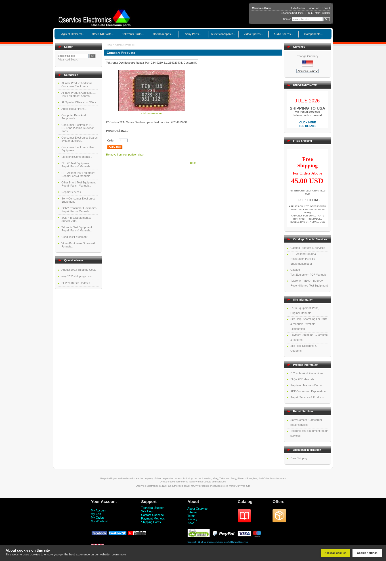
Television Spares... (223, 34)
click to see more (151, 113)
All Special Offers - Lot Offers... (79, 102)
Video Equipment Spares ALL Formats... (79, 245)
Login (325, 8)
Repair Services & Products (307, 397)
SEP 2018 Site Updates (75, 283)
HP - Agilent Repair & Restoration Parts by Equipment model (303, 258)
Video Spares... (253, 34)
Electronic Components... (76, 156)
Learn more (118, 554)
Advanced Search (68, 59)
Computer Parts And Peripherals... (73, 117)
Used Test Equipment (74, 237)
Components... (313, 34)
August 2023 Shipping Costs (78, 269)
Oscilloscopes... (163, 34)
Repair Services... (72, 192)
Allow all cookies (335, 553)
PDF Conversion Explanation (308, 391)
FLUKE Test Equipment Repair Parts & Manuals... (76, 165)
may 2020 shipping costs (76, 276)
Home (109, 45)
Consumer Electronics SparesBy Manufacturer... (79, 139)
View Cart (314, 8)
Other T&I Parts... (102, 34)
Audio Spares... (283, 34)
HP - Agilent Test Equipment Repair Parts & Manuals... (78, 174)
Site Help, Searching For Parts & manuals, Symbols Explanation (308, 324)
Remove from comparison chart (125, 154)
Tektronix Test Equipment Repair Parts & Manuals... (76, 229)
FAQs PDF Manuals (302, 379)
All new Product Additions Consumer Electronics (76, 85)
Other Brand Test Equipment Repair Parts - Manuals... (78, 184)
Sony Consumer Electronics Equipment (78, 200)
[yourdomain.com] (96, 16)
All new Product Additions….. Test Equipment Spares (78, 94)
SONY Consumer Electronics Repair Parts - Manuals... (78, 210)
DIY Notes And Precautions (306, 373)
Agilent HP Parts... (72, 34)
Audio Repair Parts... (73, 108)
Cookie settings (367, 553)
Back (193, 162)
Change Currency (307, 56)
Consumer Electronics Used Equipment (78, 149)
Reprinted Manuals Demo (306, 385)
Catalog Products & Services (307, 247)
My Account (299, 8)
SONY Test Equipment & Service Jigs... (76, 219)
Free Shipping (299, 458)
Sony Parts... (193, 34)
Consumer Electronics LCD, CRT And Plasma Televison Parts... (78, 128)
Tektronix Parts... (133, 34)
